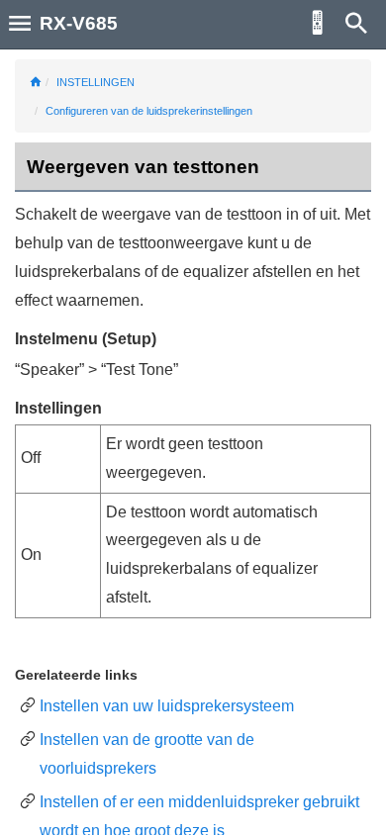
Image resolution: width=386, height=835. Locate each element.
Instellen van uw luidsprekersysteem (167, 705)
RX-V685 (79, 23)
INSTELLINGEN (95, 82)
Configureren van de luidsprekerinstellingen (149, 111)
